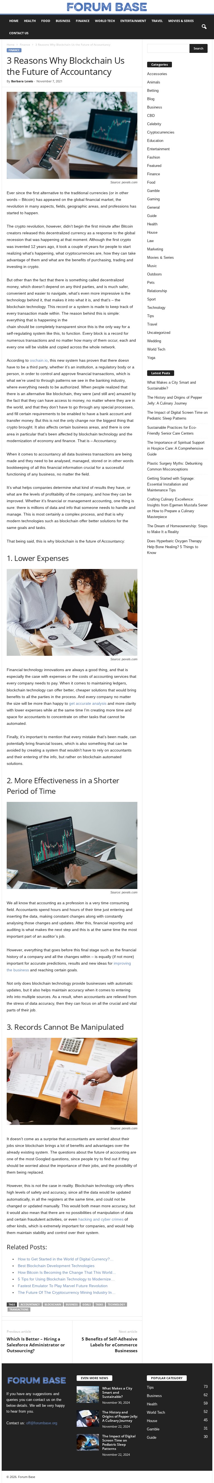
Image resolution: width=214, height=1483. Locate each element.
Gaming (153, 199)
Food (45, 21)
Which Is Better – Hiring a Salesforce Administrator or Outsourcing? (36, 1344)
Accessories (157, 74)
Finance (82, 21)
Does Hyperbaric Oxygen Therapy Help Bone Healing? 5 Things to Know (174, 547)
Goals (86, 1304)
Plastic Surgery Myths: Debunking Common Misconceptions (174, 466)
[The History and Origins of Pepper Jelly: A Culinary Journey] (88, 1418)
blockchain (53, 1304)
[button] (204, 27)
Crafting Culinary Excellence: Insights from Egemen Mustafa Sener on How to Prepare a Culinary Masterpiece (177, 508)
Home (13, 21)
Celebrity (154, 124)
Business (63, 21)
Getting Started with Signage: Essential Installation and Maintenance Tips (170, 484)
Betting (153, 90)
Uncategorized (158, 333)
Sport (151, 299)
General (153, 207)
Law (150, 241)
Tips (150, 316)
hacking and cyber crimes (100, 1219)
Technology (116, 1304)
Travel (157, 21)
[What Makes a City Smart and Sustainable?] (88, 1394)
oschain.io (39, 360)
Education (155, 141)
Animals (153, 82)
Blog (150, 99)
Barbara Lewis (22, 81)
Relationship (157, 291)
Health (30, 21)
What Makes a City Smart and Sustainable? (171, 385)
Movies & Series (181, 21)
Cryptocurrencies (160, 132)
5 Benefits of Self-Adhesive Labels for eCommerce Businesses (109, 1344)
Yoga (151, 358)
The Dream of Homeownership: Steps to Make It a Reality (177, 529)
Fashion (153, 157)
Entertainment (133, 21)
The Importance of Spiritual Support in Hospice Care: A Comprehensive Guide (176, 448)
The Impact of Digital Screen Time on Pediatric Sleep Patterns (177, 415)
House (152, 232)
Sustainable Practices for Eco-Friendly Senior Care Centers (171, 430)
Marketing (155, 249)
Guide (152, 216)
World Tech (105, 21)
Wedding (154, 341)
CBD (151, 116)
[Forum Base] (107, 7)
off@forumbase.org (41, 1423)
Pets (151, 282)
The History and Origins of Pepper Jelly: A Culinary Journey (174, 400)
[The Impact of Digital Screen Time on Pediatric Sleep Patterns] (88, 1442)
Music (152, 266)
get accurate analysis (87, 703)
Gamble (153, 191)
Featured (154, 166)
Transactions (18, 1309)
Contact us (18, 33)
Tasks (99, 1304)
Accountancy (30, 1304)
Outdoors (154, 274)
